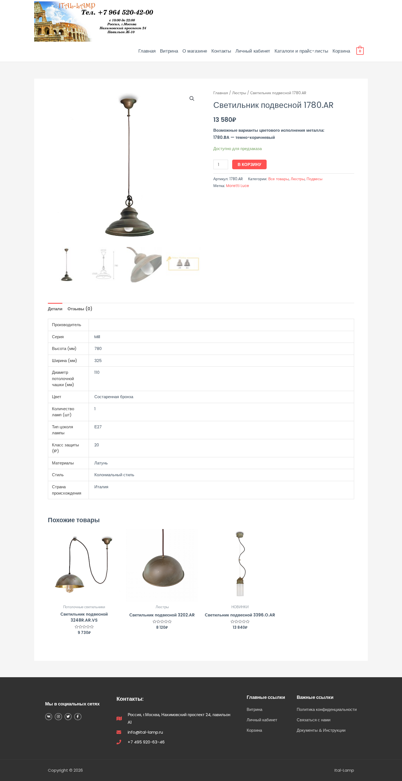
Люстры (239, 93)
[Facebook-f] (77, 716)
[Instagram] (58, 716)
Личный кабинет (252, 51)
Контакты (221, 51)
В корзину (249, 164)
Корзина (341, 51)
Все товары (278, 179)
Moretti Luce (237, 185)
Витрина (169, 51)
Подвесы (314, 179)
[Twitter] (68, 716)
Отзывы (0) (80, 309)
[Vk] (48, 716)
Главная (147, 51)
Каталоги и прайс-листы (301, 51)
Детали (55, 309)
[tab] (55, 309)
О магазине (194, 51)
